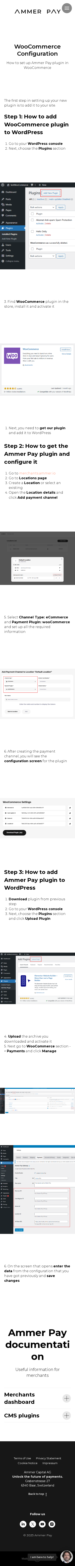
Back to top (36, 1493)
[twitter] (32, 1524)
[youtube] (42, 1524)
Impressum (50, 1463)
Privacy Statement (48, 1458)
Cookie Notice (28, 1463)
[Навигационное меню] (67, 8)
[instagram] (52, 1524)
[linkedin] (23, 1524)
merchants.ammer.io (37, 473)
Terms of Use (22, 1458)
